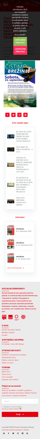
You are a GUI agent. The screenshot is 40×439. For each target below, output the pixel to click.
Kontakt (4, 335)
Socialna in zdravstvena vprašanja (14, 355)
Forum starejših (7, 377)
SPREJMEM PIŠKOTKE (20, 41)
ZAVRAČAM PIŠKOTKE (20, 50)
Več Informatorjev (14, 268)
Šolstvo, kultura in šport (10, 360)
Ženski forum (6, 374)
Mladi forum (6, 372)
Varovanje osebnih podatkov (10, 409)
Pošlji (18, 414)
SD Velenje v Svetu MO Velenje (13, 344)
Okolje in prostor (8, 363)
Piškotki (26, 430)
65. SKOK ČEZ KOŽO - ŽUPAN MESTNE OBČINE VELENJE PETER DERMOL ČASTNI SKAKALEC (24, 136)
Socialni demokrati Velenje (11, 330)
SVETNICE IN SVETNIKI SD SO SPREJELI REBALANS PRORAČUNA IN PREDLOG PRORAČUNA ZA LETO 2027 (24, 165)
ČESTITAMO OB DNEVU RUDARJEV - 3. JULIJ (24, 149)
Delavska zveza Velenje (10, 379)
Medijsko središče (8, 332)
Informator (20, 217)
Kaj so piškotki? (20, 34)
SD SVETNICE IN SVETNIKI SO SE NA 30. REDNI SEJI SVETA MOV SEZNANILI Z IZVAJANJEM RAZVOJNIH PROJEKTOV (24, 185)
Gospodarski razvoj (8, 357)
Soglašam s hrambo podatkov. (12, 407)
